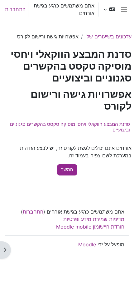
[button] (109, 9)
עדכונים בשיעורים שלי (108, 36)
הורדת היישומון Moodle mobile (90, 227)
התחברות (15, 9)
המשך (67, 169)
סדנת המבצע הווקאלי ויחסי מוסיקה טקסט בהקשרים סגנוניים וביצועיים (70, 127)
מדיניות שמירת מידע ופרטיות (93, 219)
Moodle (87, 244)
